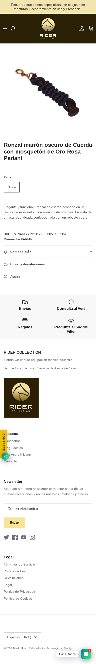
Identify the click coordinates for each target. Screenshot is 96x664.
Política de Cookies (18, 598)
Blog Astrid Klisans (17, 454)
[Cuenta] (80, 28)
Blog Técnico (13, 448)
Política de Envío (16, 571)
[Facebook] (15, 537)
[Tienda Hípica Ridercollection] (48, 28)
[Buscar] (15, 28)
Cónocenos (12, 441)
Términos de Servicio (19, 564)
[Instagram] (32, 537)
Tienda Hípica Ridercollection (29, 648)
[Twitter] (6, 537)
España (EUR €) (19, 637)
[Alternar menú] (5, 28)
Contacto (10, 461)
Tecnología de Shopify (59, 648)
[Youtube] (23, 537)
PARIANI (27, 239)
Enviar (14, 522)
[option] (48, 91)
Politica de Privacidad (19, 591)
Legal (8, 585)
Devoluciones (14, 578)
